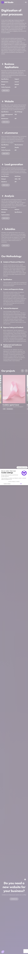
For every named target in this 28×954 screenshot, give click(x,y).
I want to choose (7, 483)
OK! (21, 483)
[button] (2, 951)
